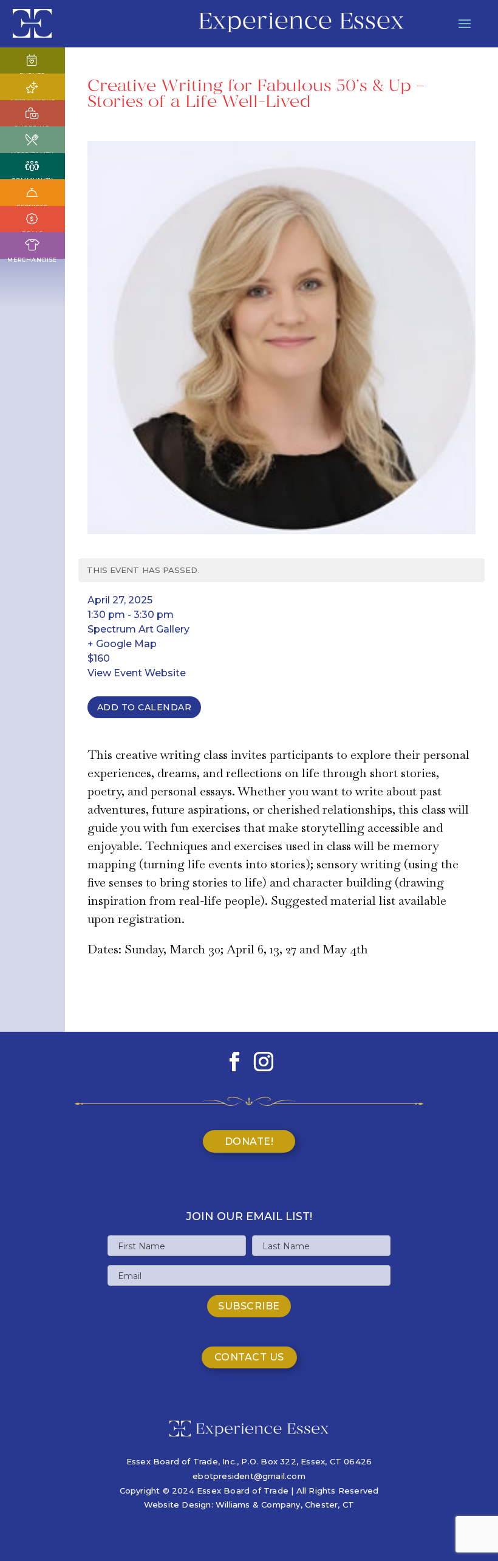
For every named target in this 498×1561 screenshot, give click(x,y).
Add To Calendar (144, 707)
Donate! (249, 1141)
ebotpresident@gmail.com (249, 1476)
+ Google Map (122, 644)
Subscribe (249, 1306)
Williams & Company (258, 1504)
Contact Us (249, 1357)
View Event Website (136, 673)
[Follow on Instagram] (263, 1061)
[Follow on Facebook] (234, 1061)
